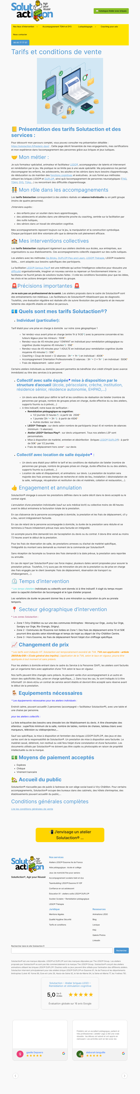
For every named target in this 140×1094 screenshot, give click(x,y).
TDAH (14, 182)
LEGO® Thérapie (95, 258)
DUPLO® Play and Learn (71, 258)
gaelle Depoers (34, 1052)
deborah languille (95, 1052)
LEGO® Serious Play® (38, 267)
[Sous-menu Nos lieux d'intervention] (37, 26)
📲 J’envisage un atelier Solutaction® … (70, 835)
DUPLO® (49, 178)
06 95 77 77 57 (20, 42)
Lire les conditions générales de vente (32, 809)
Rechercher (121, 950)
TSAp (28, 182)
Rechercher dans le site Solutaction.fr (28, 946)
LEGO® (74, 164)
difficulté (16, 271)
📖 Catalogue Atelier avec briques (111, 11)
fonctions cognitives (61, 175)
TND (124, 178)
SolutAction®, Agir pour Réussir (28, 877)
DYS (21, 182)
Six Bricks (51, 258)
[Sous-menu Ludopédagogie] (95, 26)
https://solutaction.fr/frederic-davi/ (30, 146)
